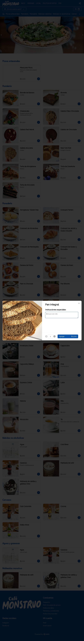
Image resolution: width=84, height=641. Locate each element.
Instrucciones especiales (55, 309)
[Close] (79, 303)
